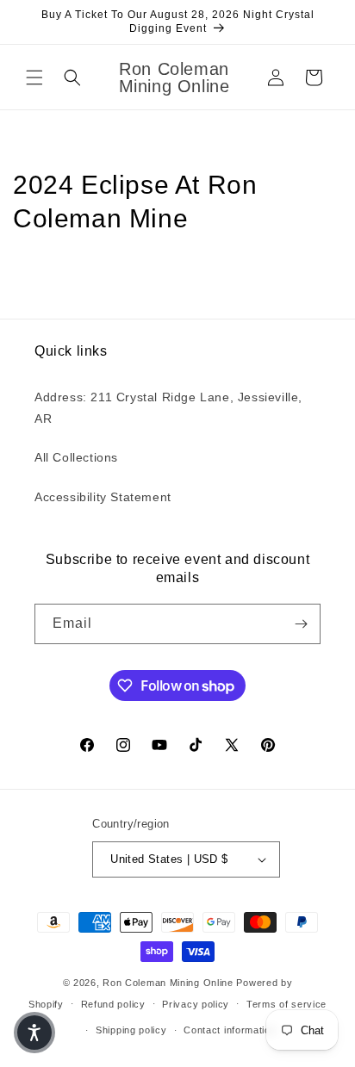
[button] (34, 77)
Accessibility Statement (102, 497)
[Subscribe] (301, 624)
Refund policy (113, 1004)
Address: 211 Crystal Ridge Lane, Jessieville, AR (168, 407)
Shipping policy (131, 1030)
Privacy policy (195, 1004)
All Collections (76, 457)
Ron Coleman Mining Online (168, 982)
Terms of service (286, 1004)
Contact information (230, 1030)
